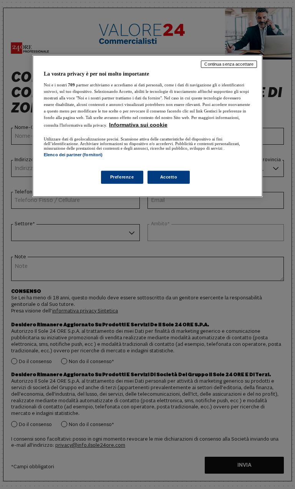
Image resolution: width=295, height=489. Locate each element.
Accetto (168, 177)
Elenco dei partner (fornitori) (73, 154)
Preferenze (122, 177)
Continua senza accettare (229, 64)
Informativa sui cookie (138, 125)
